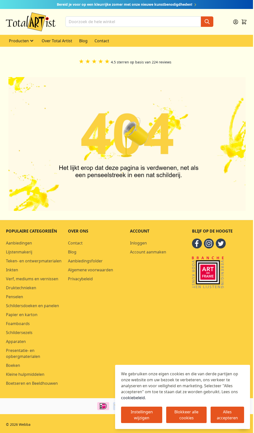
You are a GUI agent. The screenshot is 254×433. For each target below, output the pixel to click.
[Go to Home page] (31, 21)
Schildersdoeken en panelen (32, 305)
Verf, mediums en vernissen (32, 279)
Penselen (14, 296)
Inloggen (138, 243)
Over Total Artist (57, 41)
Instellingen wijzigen (142, 415)
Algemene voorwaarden (90, 270)
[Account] (236, 22)
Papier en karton (21, 314)
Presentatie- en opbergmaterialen (23, 353)
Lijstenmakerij (19, 252)
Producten (19, 41)
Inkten (12, 270)
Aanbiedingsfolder (85, 261)
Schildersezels (19, 332)
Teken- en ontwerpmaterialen (34, 261)
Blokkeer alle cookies (186, 415)
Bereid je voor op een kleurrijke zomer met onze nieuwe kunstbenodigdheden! (125, 4)
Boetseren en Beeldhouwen (32, 383)
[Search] (207, 21)
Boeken (13, 365)
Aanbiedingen (19, 243)
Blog (83, 41)
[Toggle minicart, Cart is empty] (244, 22)
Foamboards (18, 323)
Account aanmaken (148, 252)
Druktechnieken (21, 287)
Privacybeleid (80, 279)
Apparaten (16, 341)
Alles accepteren (227, 415)
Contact (102, 41)
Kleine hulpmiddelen (25, 374)
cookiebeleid (133, 397)
